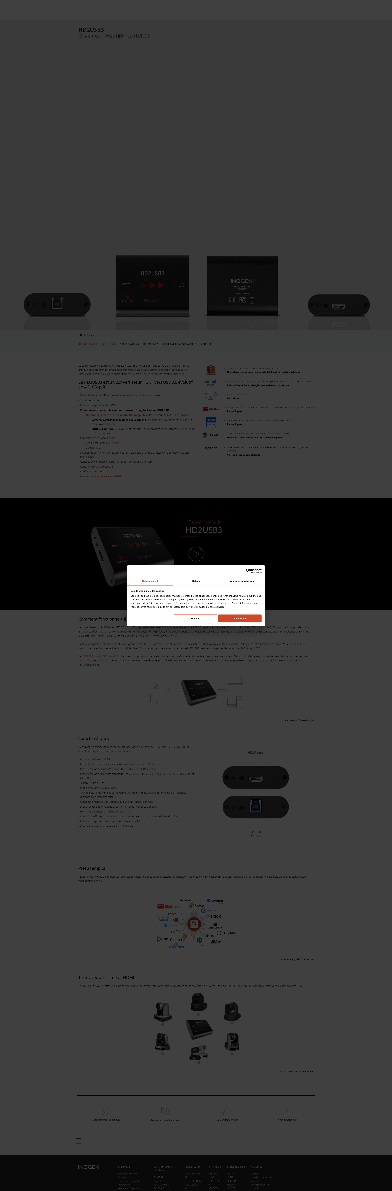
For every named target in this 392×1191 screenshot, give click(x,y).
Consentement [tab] (150, 580)
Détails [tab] (196, 580)
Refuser (195, 618)
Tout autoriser (239, 618)
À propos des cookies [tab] (242, 580)
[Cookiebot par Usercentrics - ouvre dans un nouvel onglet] (248, 571)
